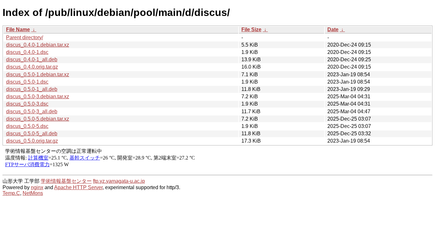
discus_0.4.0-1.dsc (27, 52)
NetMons (33, 193)
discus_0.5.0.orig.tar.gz (32, 141)
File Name (18, 29)
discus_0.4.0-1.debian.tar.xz (37, 45)
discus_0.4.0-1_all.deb (31, 59)
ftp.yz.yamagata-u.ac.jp (119, 181)
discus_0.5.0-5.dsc (27, 126)
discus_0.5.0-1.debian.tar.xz (37, 74)
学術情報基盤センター (66, 181)
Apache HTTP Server (78, 187)
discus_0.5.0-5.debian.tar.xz (37, 119)
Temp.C (11, 193)
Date (333, 29)
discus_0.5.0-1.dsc (27, 82)
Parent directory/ (24, 37)
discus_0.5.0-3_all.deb (31, 111)
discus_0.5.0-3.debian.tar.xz (37, 96)
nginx (37, 187)
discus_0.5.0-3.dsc (27, 104)
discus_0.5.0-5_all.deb (31, 133)
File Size (251, 29)
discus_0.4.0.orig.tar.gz (32, 67)
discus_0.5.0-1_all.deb (31, 89)
